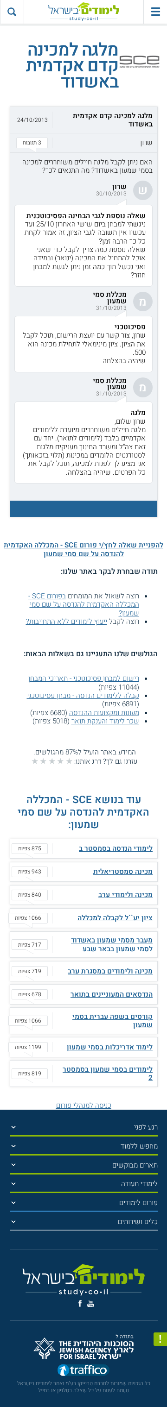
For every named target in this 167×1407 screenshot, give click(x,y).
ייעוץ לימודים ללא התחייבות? (66, 621)
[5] (35, 761)
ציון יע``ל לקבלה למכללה (115, 918)
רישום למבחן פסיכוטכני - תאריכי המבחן (83, 678)
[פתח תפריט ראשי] (155, 12)
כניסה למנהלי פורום (83, 1105)
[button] (83, 129)
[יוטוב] (90, 1303)
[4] (43, 761)
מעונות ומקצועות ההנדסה (104, 713)
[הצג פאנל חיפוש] (12, 12)
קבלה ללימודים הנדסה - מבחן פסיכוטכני (83, 696)
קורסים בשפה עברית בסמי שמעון (112, 1020)
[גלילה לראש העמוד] (160, 1384)
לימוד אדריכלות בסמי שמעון (110, 1047)
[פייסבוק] (80, 1303)
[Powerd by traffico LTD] (83, 1371)
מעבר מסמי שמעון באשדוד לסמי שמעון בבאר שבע (112, 944)
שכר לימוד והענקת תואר (105, 721)
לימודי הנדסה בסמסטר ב (116, 848)
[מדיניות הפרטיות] (160, 1339)
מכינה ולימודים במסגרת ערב (110, 971)
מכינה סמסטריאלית (123, 872)
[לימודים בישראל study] (84, 12)
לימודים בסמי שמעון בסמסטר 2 (108, 1073)
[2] (60, 761)
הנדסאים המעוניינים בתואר (112, 994)
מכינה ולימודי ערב (125, 895)
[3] (52, 761)
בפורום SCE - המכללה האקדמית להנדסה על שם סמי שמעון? (83, 604)
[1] (69, 761)
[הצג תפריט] (14, 1127)
